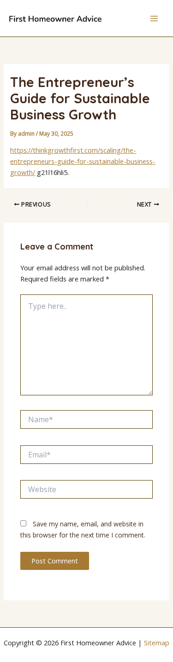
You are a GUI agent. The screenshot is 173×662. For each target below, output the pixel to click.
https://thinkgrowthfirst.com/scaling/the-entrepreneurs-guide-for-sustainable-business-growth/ (82, 161)
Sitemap (156, 642)
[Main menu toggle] (154, 18)
